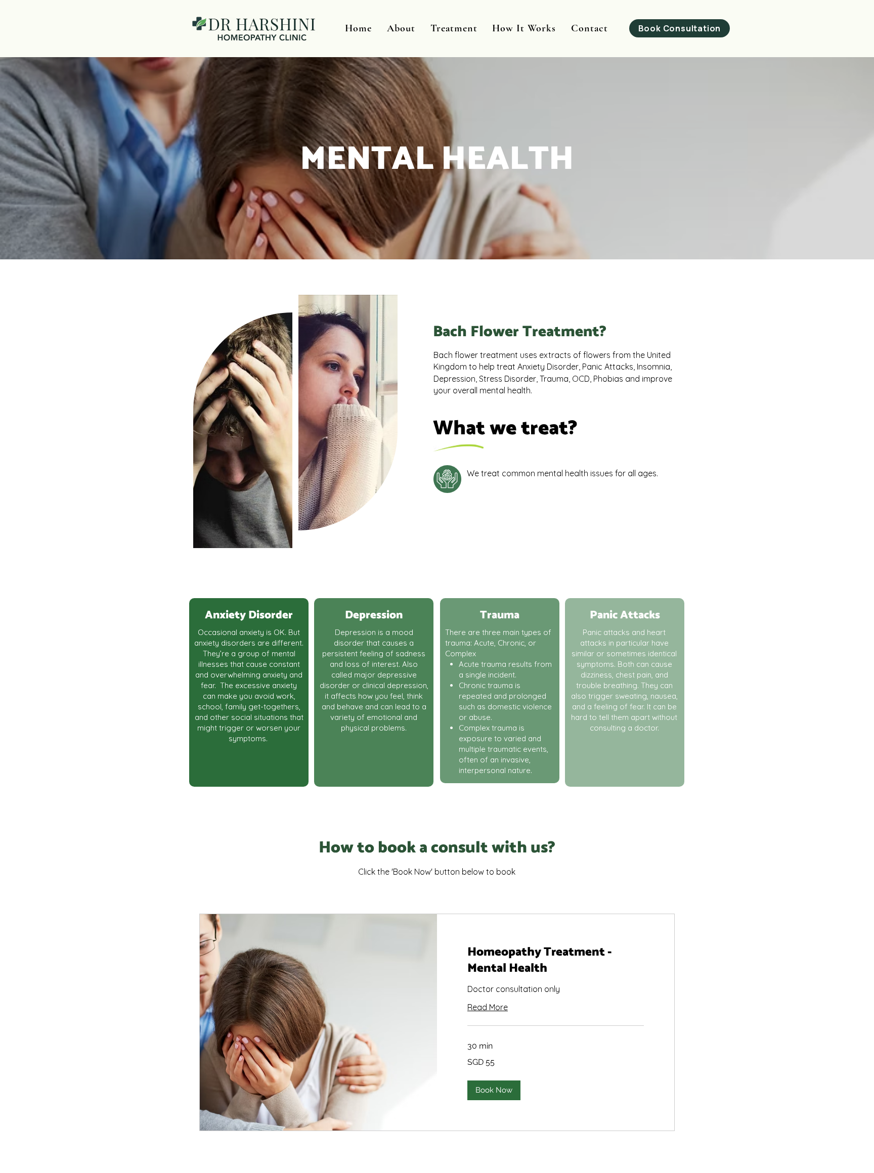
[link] (555, 960)
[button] (493, 1090)
